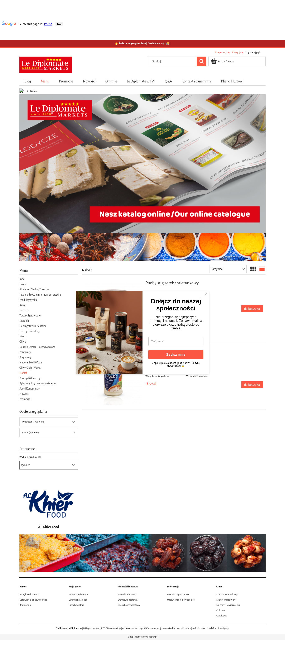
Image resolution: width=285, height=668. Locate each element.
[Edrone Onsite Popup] (142, 334)
